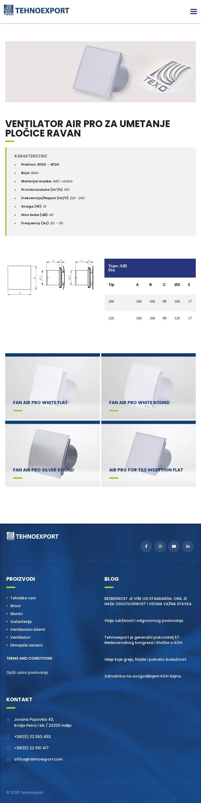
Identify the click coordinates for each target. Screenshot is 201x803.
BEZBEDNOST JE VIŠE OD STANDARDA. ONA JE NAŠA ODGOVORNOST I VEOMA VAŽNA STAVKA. (148, 601)
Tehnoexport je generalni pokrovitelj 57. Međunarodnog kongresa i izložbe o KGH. (143, 640)
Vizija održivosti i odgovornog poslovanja (143, 620)
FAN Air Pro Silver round (43, 470)
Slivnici (16, 614)
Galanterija (21, 622)
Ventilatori (20, 637)
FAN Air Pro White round (139, 402)
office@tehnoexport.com (38, 759)
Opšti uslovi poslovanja (27, 672)
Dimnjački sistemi (26, 645)
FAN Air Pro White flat (40, 402)
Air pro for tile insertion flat (146, 470)
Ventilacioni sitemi (27, 629)
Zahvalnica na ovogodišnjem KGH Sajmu (142, 676)
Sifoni (15, 606)
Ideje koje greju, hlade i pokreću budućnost (145, 659)
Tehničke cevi (23, 598)
